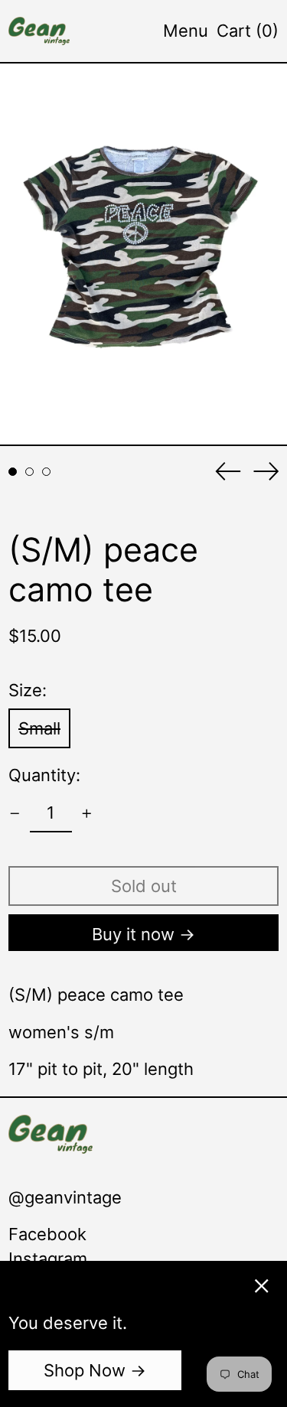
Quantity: (44, 775)
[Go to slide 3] (46, 471)
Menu (185, 31)
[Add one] (87, 814)
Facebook (47, 1234)
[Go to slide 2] (29, 471)
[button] (248, 30)
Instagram (47, 1259)
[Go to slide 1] (12, 471)
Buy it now (133, 934)
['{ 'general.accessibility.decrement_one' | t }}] (15, 814)
